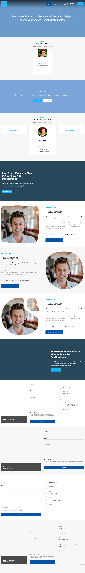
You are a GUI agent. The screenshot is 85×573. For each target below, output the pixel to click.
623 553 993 (70, 4)
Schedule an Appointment (54, 240)
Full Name (32, 384)
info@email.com (67, 399)
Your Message (33, 397)
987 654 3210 (54, 234)
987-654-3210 (67, 388)
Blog (55, 4)
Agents (49, 4)
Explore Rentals (7, 191)
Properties (42, 4)
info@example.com (69, 234)
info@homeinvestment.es (42, 65)
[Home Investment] (4, 6)
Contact (60, 4)
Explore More (48, 100)
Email (31, 390)
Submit (80, 4)
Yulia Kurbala (42, 61)
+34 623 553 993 (42, 63)
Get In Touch (37, 100)
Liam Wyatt (54, 212)
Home (36, 4)
